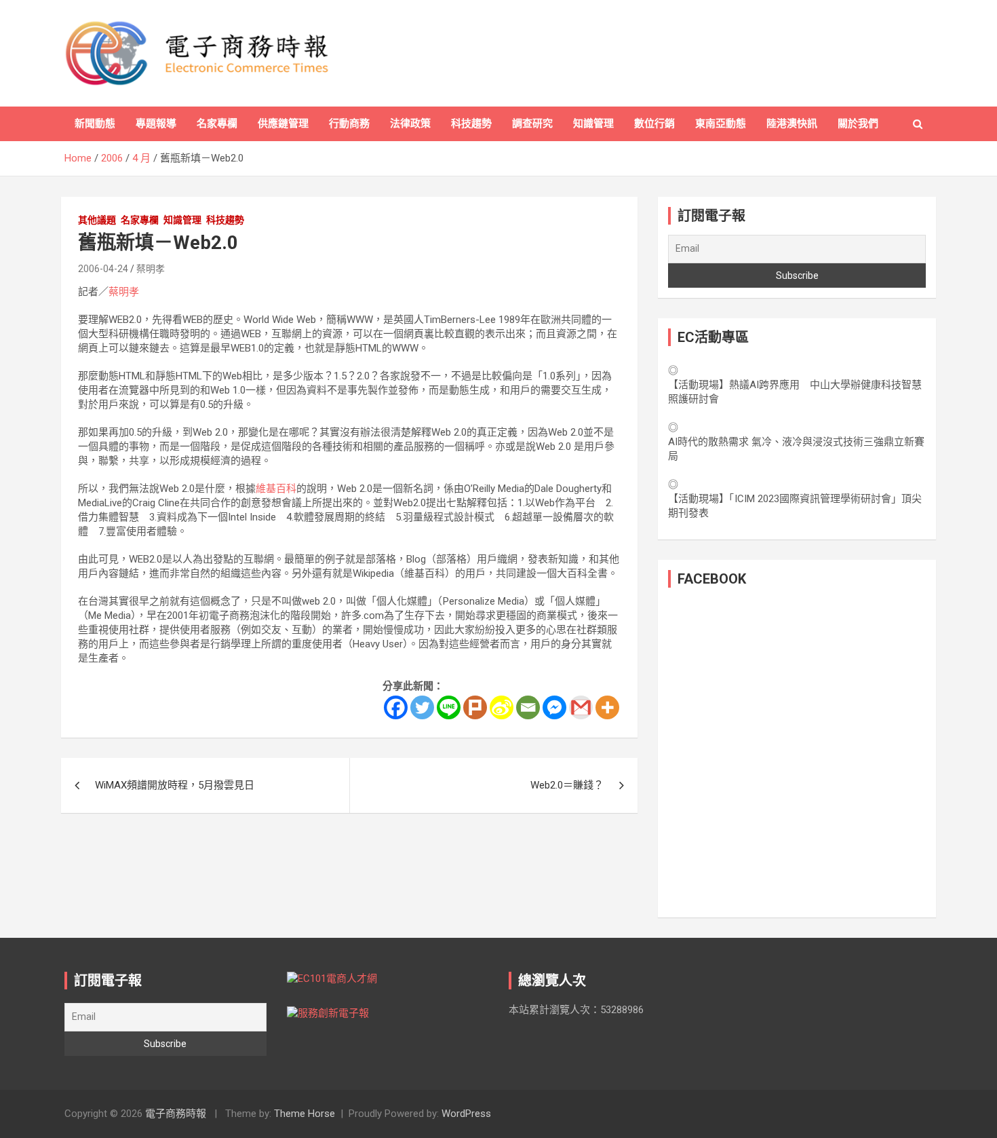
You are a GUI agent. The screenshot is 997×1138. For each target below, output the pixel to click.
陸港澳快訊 (791, 123)
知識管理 (593, 123)
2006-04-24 (103, 268)
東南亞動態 (720, 123)
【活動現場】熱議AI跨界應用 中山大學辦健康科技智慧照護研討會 (795, 392)
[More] (607, 707)
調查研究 (532, 123)
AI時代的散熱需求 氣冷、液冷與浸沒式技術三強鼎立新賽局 (796, 449)
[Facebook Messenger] (554, 707)
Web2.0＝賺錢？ (567, 785)
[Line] (449, 707)
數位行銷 (654, 123)
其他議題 (97, 219)
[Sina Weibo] (501, 707)
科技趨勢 (471, 123)
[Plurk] (475, 707)
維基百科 (276, 488)
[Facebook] (396, 707)
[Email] (528, 707)
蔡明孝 (150, 268)
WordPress (466, 1113)
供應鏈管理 (283, 123)
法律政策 (410, 123)
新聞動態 (95, 123)
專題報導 (156, 123)
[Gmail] (581, 707)
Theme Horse (304, 1113)
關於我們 (858, 123)
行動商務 (349, 123)
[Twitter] (422, 707)
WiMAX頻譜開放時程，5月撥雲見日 (174, 785)
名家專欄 (217, 123)
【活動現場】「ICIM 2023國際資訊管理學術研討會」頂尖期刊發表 (795, 506)
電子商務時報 (175, 1113)
